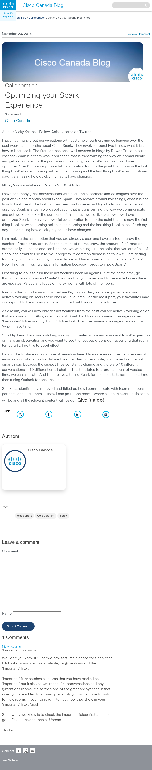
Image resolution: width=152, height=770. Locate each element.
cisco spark (24, 515)
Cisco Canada (17, 121)
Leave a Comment (138, 34)
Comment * (11, 551)
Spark (63, 515)
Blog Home (8, 17)
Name (7, 613)
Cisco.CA (8, 13)
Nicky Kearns (11, 646)
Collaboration (37, 17)
